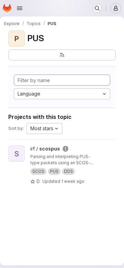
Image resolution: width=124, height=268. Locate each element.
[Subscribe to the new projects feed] (62, 54)
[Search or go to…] (97, 8)
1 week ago (72, 181)
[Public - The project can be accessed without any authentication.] (65, 149)
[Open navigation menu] (19, 8)
